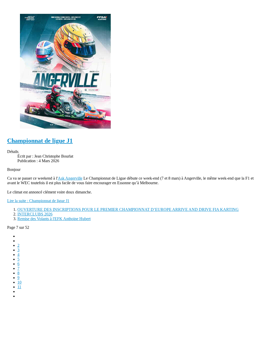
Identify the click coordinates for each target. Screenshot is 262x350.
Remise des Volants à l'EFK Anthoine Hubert (54, 219)
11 (19, 287)
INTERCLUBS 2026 (34, 214)
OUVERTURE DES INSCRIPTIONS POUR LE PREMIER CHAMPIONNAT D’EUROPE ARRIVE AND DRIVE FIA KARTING (128, 209)
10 (19, 282)
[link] (70, 178)
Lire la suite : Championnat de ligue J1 (38, 201)
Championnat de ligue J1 (40, 140)
